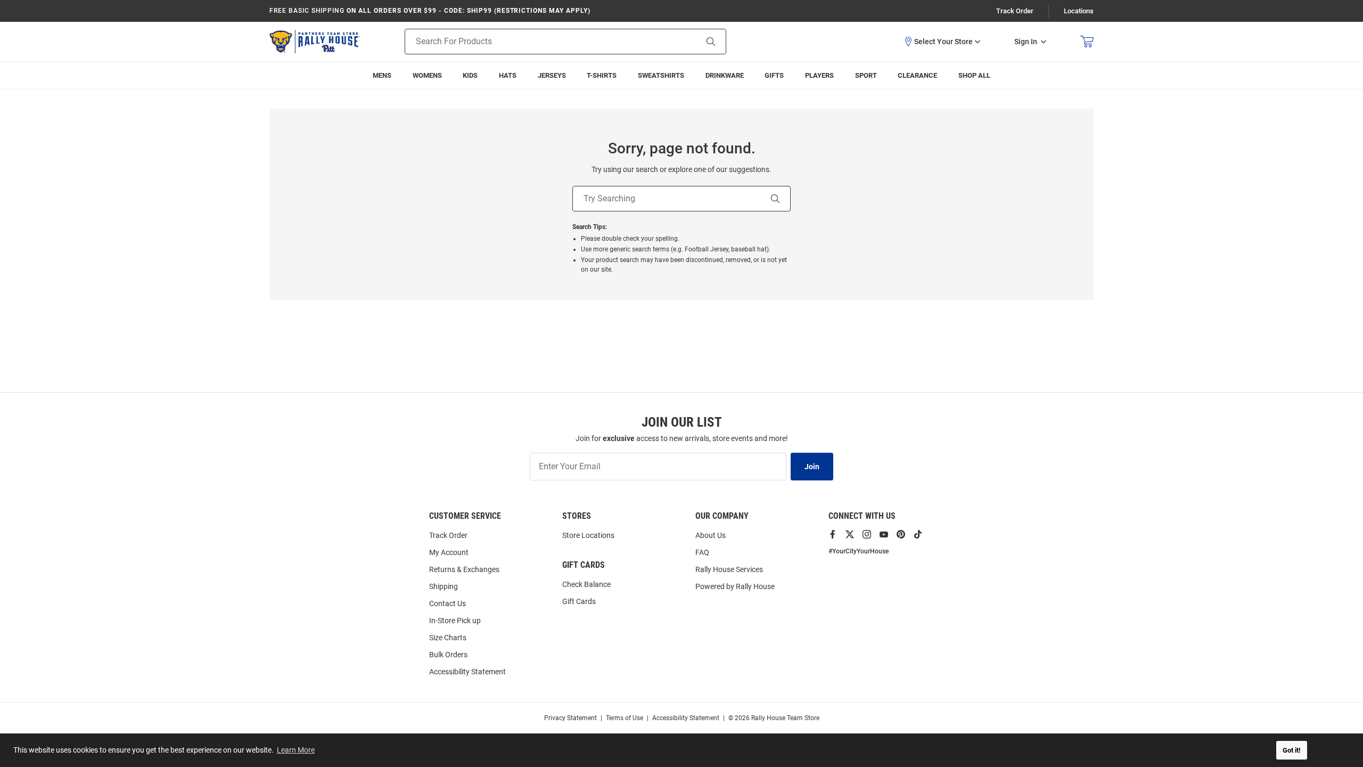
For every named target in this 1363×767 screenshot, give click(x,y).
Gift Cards (579, 601)
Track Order (1014, 11)
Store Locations (588, 535)
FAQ (702, 552)
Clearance (917, 75)
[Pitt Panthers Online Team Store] (314, 41)
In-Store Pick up (455, 620)
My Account (449, 552)
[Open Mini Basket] (1087, 41)
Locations (1079, 11)
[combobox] (537, 41)
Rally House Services (729, 569)
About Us (710, 535)
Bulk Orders (448, 654)
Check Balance (586, 584)
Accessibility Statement (467, 671)
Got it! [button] (1292, 750)
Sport (866, 75)
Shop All (974, 75)
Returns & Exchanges (464, 569)
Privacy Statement (570, 718)
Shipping (443, 586)
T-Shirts (602, 75)
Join (811, 466)
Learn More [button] (296, 750)
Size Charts (447, 637)
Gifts (774, 75)
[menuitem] (819, 75)
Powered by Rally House (735, 586)
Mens (382, 75)
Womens (427, 75)
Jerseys (552, 75)
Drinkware (724, 75)
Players (819, 75)
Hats (507, 75)
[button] (942, 41)
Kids (470, 75)
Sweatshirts (661, 75)
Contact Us (447, 603)
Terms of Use (624, 718)
